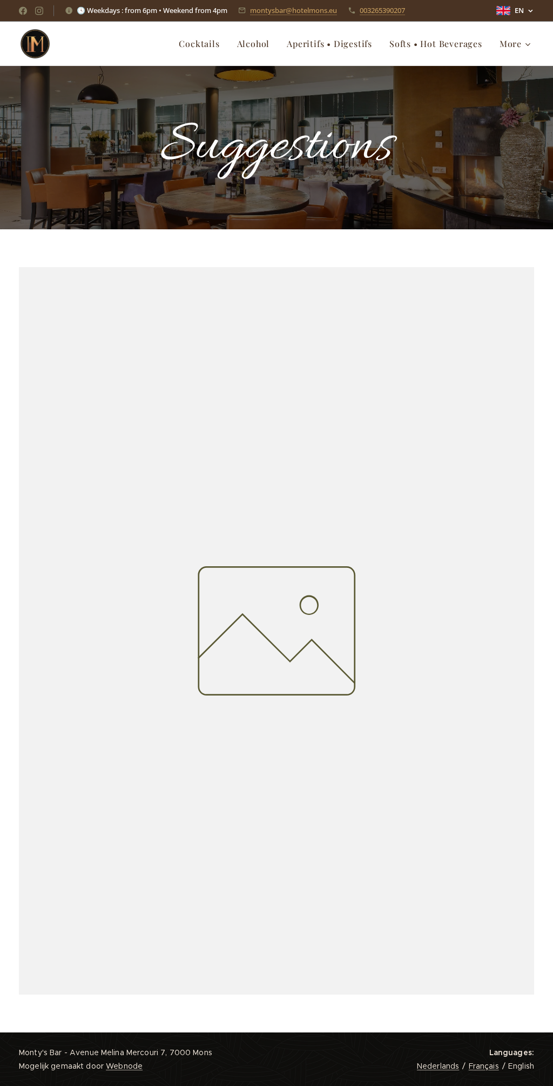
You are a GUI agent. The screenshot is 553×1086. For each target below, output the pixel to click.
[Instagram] (39, 11)
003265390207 (382, 10)
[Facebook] (23, 11)
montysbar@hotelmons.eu (293, 10)
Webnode (124, 1066)
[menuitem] (202, 43)
